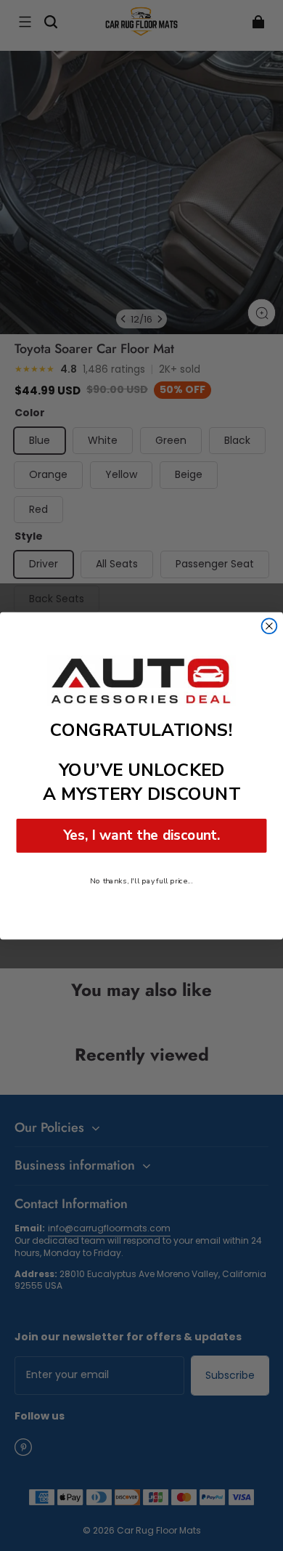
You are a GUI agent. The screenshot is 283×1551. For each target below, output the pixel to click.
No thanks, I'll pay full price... (141, 880)
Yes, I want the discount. (142, 834)
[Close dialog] (269, 625)
